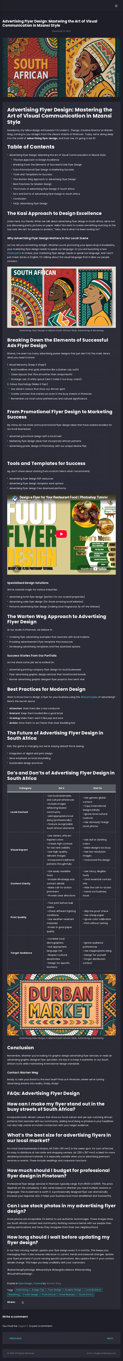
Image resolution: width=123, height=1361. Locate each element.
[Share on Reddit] (36, 1302)
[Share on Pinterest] (40, 1302)
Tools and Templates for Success (32, 174)
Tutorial (37, 1283)
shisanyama (14, 253)
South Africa (86, 1294)
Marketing (14, 1294)
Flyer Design (25, 1283)
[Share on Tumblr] (27, 1302)
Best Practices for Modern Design (32, 184)
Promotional (49, 1294)
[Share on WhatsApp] (44, 1302)
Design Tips (38, 1289)
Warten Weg (53, 1283)
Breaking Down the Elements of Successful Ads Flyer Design (47, 164)
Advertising (22, 1289)
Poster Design (30, 1294)
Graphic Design (73, 1289)
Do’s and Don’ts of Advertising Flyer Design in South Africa (46, 193)
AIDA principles (89, 697)
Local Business (93, 1289)
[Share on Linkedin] (31, 1302)
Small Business (67, 1294)
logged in (23, 1326)
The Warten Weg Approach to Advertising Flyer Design (44, 179)
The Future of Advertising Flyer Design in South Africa (44, 188)
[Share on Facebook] (18, 1302)
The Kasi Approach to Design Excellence (36, 159)
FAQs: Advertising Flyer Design (30, 203)
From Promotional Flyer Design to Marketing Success (43, 169)
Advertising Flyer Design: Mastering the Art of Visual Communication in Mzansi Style (57, 155)
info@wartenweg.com (105, 1353)
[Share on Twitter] (22, 1302)
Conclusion (19, 198)
